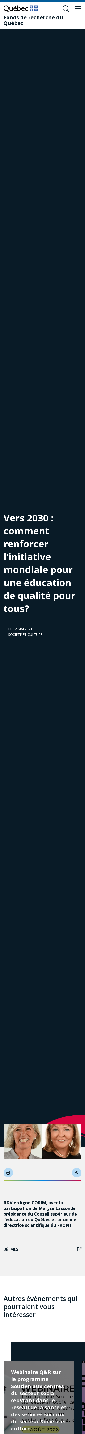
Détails (11, 1249)
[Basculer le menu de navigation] (77, 8)
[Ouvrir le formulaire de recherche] (66, 8)
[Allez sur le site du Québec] (21, 8)
